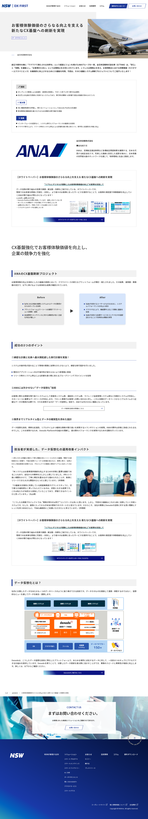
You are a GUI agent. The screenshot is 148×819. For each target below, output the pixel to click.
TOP (6, 693)
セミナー (88, 759)
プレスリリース (90, 768)
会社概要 (133, 805)
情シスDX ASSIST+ (70, 782)
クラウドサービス (70, 786)
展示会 (87, 763)
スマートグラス (69, 791)
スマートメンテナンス (71, 763)
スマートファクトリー (71, 768)
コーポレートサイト (98, 805)
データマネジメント (71, 777)
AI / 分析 (67, 772)
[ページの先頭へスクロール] (135, 738)
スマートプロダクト (71, 759)
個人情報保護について (117, 805)
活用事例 (15, 693)
